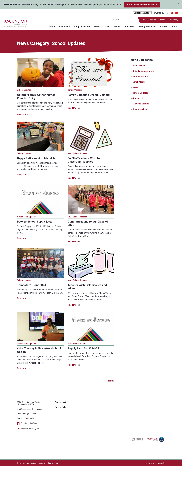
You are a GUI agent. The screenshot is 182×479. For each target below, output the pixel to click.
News (162, 20)
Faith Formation (140, 76)
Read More (22, 114)
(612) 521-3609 (29, 414)
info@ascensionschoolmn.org (29, 409)
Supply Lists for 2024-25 (83, 348)
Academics (64, 26)
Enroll (175, 26)
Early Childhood (82, 26)
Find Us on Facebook (29, 423)
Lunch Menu (138, 82)
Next (110, 380)
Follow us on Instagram (30, 429)
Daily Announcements (143, 71)
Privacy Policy (61, 407)
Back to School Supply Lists (34, 221)
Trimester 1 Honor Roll (31, 285)
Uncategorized (139, 109)
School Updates (24, 90)
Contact (164, 26)
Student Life (138, 98)
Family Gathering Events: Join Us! (89, 94)
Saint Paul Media (159, 463)
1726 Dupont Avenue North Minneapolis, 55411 (28, 403)
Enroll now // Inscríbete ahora (142, 4)
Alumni (117, 26)
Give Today (173, 20)
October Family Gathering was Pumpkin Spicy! (36, 96)
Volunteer (130, 26)
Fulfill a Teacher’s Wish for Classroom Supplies (84, 160)
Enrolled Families (149, 20)
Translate (173, 13)
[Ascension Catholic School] (13, 23)
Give (107, 26)
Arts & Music (138, 65)
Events (97, 26)
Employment (60, 402)
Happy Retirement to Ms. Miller (36, 158)
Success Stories (140, 103)
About (52, 26)
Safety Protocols (147, 26)
